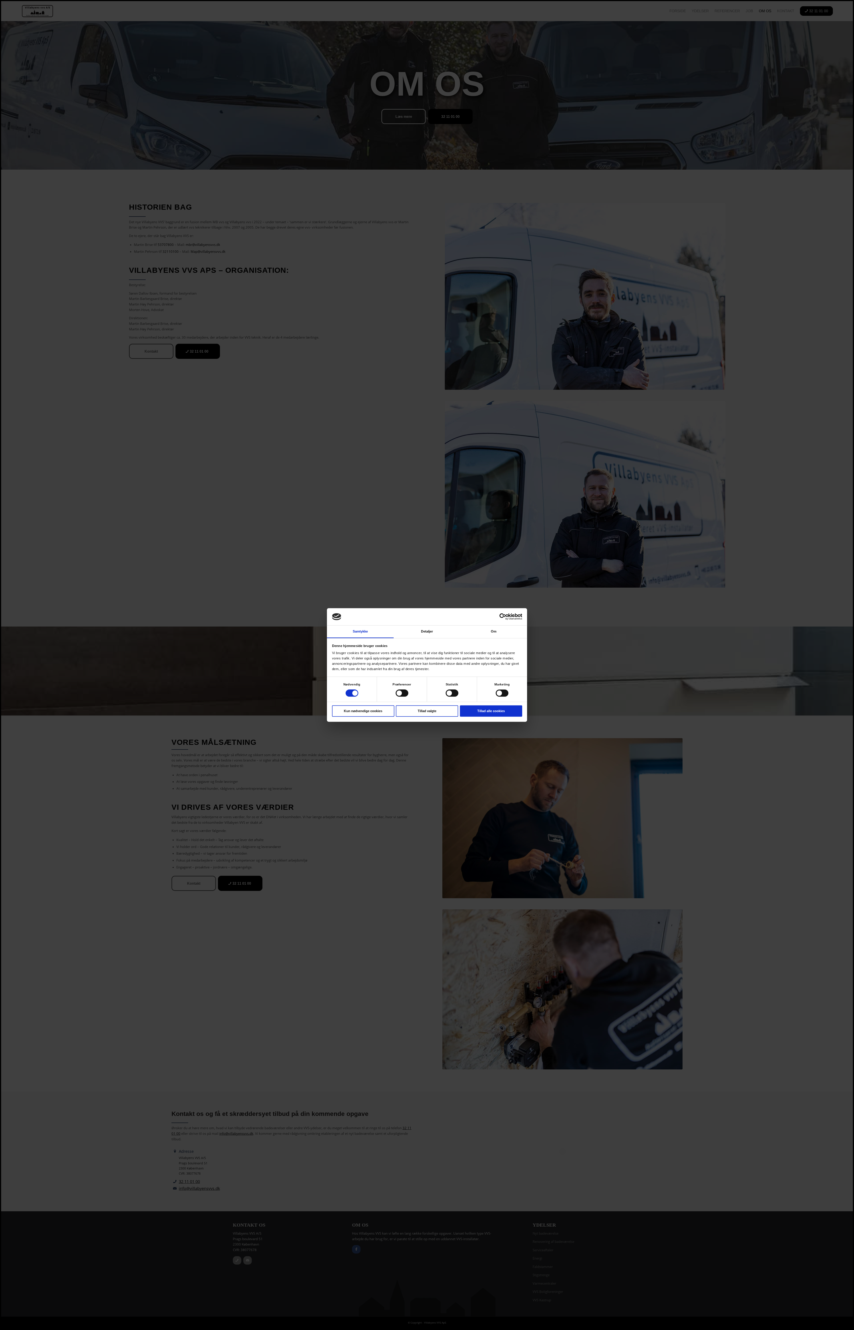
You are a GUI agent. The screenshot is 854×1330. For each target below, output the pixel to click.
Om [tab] (493, 631)
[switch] (402, 693)
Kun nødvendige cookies (363, 711)
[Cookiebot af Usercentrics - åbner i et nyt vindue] (502, 616)
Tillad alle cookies (491, 711)
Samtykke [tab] (360, 631)
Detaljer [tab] (427, 631)
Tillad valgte (427, 711)
